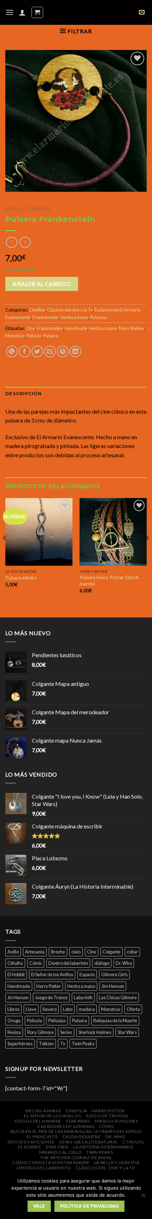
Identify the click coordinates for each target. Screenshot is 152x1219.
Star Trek (57, 1147)
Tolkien (46, 1043)
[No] (143, 1197)
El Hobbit (16, 974)
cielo (76, 952)
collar (132, 952)
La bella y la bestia (117, 1162)
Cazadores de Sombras (65, 1126)
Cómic (35, 963)
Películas (57, 1020)
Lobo (67, 1009)
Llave (31, 1009)
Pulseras (38, 209)
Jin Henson (18, 997)
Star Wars (127, 1032)
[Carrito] (37, 12)
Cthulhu (15, 963)
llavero (50, 1009)
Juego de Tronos (51, 997)
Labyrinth (83, 997)
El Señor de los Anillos (52, 974)
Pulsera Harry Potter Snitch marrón (109, 581)
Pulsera (50, 336)
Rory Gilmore (40, 1032)
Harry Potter (48, 986)
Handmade (76, 328)
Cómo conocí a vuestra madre (51, 1162)
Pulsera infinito (21, 578)
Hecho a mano (74, 317)
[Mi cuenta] (22, 12)
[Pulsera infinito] (38, 531)
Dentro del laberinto (68, 963)
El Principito (42, 1136)
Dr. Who (124, 963)
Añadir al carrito (41, 283)
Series (66, 1032)
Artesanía (35, 952)
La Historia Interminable (103, 1147)
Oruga (14, 1020)
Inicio (12, 209)
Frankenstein (46, 317)
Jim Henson (112, 986)
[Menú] (9, 12)
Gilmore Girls (114, 974)
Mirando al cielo (60, 1152)
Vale (39, 1206)
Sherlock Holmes (94, 1032)
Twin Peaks (83, 1043)
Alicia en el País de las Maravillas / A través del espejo (76, 1131)
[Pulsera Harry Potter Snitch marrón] (113, 531)
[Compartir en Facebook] (24, 351)
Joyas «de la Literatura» (88, 1142)
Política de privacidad (89, 1206)
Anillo (13, 952)
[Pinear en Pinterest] (63, 351)
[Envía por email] (50, 351)
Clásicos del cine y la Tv (70, 310)
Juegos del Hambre (38, 1121)
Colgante (112, 952)
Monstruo (14, 336)
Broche (58, 952)
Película (33, 336)
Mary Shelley (131, 328)
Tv (62, 1043)
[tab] (76, 394)
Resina (14, 1032)
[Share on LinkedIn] (75, 351)
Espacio (87, 974)
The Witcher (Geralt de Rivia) (76, 1157)
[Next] (147, 551)
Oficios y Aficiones (30, 1142)
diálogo (101, 963)
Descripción (23, 393)
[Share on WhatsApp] (12, 351)
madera (87, 1009)
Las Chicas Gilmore (118, 997)
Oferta (133, 1009)
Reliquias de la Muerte (115, 1020)
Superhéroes (20, 1043)
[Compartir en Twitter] (37, 351)
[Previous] (4, 551)
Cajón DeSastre (81, 1136)
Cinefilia (37, 310)
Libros (13, 1009)
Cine (30, 328)
